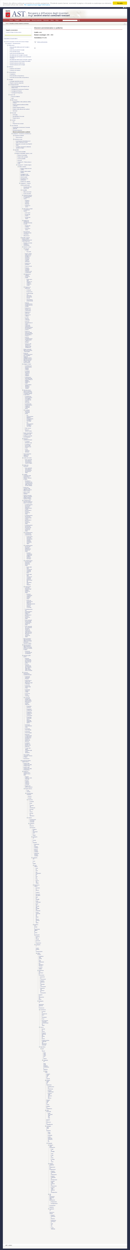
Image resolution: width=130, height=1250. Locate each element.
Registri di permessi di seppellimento (49, 1122)
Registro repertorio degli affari (17, 83)
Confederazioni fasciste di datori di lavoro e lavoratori (28, 501)
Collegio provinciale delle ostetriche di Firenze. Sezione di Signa (27, 477)
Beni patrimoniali (26, 185)
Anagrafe (50, 1135)
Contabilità (24, 190)
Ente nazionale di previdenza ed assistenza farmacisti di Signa (28, 470)
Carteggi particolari (14, 84)
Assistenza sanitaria (19, 135)
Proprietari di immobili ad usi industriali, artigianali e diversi (29, 719)
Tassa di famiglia (27, 249)
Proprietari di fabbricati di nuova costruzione (29, 713)
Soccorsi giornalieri (38, 895)
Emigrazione (54, 1201)
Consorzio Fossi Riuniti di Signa (28, 726)
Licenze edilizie (40, 968)
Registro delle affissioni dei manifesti (21, 109)
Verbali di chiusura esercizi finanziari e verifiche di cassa (28, 197)
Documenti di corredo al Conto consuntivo (27, 233)
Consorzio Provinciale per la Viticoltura (28, 652)
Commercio (43, 1009)
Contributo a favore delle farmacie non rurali (28, 446)
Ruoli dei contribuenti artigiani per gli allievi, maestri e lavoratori (29, 555)
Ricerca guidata (25, 20)
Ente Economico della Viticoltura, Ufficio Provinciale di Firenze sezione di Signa (28, 647)
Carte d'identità (53, 1228)
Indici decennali (48, 1111)
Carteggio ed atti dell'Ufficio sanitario (25, 175)
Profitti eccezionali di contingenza (28, 436)
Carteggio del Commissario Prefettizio (20, 89)
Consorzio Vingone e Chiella (27, 690)
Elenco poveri (19, 137)
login (126, 7)
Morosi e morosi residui (28, 430)
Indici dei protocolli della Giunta (17, 53)
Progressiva (29, 291)
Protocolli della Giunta (15, 51)
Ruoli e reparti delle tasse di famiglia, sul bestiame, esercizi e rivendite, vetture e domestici (28, 257)
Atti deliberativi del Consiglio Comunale (19, 55)
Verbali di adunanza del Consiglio (17, 64)
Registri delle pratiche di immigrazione (54, 1190)
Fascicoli (20, 160)
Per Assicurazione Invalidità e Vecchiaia (30, 424)
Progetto (17, 20)
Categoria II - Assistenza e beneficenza (22, 133)
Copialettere (12, 74)
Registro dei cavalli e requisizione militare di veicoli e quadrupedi (37, 929)
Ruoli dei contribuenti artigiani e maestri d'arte (29, 596)
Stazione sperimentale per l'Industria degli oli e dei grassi (28, 661)
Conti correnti (28, 791)
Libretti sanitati (24, 177)
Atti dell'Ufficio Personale (18, 116)
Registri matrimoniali (50, 1091)
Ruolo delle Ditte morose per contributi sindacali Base (29, 569)
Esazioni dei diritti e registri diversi (26, 761)
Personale (13, 112)
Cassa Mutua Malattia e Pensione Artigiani (28, 386)
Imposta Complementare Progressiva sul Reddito (28, 304)
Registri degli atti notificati (18, 107)
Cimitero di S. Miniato (25, 181)
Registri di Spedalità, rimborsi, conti (24, 153)
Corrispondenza (12, 72)
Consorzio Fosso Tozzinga (27, 694)
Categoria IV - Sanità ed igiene (24, 164)
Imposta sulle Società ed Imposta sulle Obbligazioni (28, 345)
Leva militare (35, 866)
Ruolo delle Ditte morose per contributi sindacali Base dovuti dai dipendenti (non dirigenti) (29, 579)
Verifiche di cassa (27, 206)
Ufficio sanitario (22, 166)
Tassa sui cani (28, 266)
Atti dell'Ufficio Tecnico (41, 965)
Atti (13, 121)
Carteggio (10, 79)
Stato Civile (46, 1072)
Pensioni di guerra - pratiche (38, 890)
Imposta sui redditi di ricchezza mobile (27, 276)
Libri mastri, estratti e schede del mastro (28, 210)
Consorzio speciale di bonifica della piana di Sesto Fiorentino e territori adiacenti (28, 701)
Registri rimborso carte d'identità (28, 778)
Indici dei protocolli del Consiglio (17, 50)
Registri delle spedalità (23, 156)
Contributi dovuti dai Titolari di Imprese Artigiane (27, 373)
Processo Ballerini (15, 96)
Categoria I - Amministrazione (13, 43)
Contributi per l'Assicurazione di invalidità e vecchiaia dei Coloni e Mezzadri (28, 399)
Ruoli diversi (26, 758)
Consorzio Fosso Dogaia (28, 732)
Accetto (120, 3)
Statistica (51, 1207)
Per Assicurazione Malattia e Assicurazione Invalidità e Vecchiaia (30, 418)
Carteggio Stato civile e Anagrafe (48, 1128)
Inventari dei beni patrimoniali (27, 187)
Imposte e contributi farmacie (28, 439)
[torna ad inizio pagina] (34, 48)
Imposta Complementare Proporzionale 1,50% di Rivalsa (28, 340)
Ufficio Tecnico (39, 954)
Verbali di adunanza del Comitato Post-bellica (20, 61)
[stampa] (124, 24)
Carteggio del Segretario (17, 92)
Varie (12, 98)
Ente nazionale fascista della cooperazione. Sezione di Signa (28, 622)
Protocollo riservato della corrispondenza (19, 77)
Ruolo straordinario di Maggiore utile (28, 433)
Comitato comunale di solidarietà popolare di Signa (23, 147)
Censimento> (52, 1205)
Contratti (13, 120)
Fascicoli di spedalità (21, 151)
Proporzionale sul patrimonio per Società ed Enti (30, 296)
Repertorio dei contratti (18, 123)
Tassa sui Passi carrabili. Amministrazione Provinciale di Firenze (29, 333)
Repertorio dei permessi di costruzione (41, 973)
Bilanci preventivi (27, 191)
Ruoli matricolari (38, 901)
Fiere (43, 1018)
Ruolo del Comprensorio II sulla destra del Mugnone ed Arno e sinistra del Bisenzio (28, 738)
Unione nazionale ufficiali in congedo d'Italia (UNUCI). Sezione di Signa (28, 497)
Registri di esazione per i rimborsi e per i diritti (27, 773)
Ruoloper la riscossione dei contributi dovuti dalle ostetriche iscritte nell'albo (28, 483)
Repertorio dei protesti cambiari (36, 846)
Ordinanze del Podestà (15, 68)
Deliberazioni (11, 45)
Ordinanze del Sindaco (15, 70)
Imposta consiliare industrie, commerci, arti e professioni (28, 270)
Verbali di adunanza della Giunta (17, 63)
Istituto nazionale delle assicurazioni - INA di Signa (28, 350)
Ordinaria (29, 290)
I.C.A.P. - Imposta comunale (27, 318)
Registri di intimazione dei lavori (41, 997)
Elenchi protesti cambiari (36, 850)
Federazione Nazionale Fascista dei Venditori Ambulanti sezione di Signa (29, 540)
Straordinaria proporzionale (30, 300)
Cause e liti (12, 94)
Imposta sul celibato (27, 315)
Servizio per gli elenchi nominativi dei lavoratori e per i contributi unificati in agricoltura (28, 392)
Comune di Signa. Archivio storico (13, 32)
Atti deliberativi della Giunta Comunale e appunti (21, 59)
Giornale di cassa (27, 229)
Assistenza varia (18, 139)
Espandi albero (14, 38)
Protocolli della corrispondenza (17, 75)
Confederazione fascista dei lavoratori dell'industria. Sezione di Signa (28, 548)
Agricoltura (42, 1047)
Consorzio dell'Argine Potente (27, 677)
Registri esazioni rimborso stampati (27, 782)
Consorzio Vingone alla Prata (28, 686)
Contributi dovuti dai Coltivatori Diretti (27, 412)
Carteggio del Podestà (16, 91)
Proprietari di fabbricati (29, 709)
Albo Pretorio (14, 100)
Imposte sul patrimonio (27, 288)
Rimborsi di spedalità (22, 155)
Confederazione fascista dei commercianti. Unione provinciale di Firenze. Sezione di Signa (28, 519)
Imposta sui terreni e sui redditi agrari (28, 309)
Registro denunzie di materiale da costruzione (43, 983)
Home (11, 20)
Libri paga (15, 114)
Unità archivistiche (42, 42)
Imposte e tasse (27, 246)
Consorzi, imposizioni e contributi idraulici (28, 673)
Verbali (29, 798)
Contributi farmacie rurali (28, 442)
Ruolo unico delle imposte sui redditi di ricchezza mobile (29, 282)
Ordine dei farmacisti (26, 466)
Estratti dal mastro (27, 215)
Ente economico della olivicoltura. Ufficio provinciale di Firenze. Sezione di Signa (28, 641)
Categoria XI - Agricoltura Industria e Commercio (41, 1004)
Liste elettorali (14, 125)
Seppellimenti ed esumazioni (24, 179)
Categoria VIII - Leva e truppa (35, 860)
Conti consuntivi (27, 193)
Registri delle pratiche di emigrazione (54, 1184)
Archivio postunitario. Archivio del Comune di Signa (17, 41)
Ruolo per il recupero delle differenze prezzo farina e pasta (28, 489)
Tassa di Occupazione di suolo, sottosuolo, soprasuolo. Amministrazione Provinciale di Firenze (29, 325)
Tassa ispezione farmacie (27, 450)
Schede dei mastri (27, 218)
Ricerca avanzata (36, 20)
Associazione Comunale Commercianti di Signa (45, 1023)
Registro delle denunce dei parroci (50, 1096)
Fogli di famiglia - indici (52, 1151)
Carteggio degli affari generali (16, 81)
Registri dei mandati (27, 226)
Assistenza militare (36, 885)
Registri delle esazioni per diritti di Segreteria (28, 768)
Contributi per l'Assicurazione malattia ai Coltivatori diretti (28, 406)
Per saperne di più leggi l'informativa (37, 5)
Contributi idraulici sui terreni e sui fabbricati (28, 744)
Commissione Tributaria (30, 794)
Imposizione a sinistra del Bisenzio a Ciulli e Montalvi (28, 682)
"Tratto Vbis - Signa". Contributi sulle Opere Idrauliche (28, 750)
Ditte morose (28, 428)
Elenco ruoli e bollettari (27, 493)
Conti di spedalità (21, 158)
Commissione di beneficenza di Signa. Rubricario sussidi (23, 142)
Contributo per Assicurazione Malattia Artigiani (28, 367)
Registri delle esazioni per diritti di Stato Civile (28, 764)
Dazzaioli (29, 251)
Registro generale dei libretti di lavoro (44, 1035)
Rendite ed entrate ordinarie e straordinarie (28, 244)
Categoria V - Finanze (26, 183)
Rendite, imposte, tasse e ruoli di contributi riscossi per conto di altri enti (27, 239)
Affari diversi (26, 235)
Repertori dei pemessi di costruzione (43, 990)
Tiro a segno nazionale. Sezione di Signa (28, 755)
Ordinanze (10, 66)
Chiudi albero (7, 38)
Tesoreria (30, 799)
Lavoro (42, 1027)
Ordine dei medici (28, 457)
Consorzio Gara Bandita (28, 729)
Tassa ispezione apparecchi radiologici (27, 455)
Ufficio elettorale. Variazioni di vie (50, 1139)
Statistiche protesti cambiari (36, 854)
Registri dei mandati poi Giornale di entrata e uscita (28, 222)
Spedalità (16, 149)
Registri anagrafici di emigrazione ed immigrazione (52, 1166)
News (52, 20)
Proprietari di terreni (29, 707)
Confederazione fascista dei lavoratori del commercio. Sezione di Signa (28, 528)
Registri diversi (16, 118)
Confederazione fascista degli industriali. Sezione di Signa (28, 563)
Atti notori (15, 110)
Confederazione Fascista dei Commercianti (28, 533)
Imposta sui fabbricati (27, 312)
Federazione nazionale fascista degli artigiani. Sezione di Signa (28, 589)
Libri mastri (27, 212)
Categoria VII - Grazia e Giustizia (35, 839)
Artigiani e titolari (27, 364)
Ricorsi (29, 796)
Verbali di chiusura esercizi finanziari (27, 202)
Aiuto (57, 20)
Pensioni (33, 827)
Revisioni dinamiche (17, 130)
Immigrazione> (54, 1203)
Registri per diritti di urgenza (28, 786)
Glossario (46, 20)
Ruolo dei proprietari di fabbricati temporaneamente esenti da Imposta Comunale (31, 604)
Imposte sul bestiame (27, 264)
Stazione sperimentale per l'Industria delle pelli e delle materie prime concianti (28, 667)
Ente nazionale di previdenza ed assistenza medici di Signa (28, 461)
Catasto (30, 817)
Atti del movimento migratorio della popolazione (52, 1197)
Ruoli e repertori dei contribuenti (32, 805)
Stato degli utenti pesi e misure (45, 1055)
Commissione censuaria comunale (33, 820)
